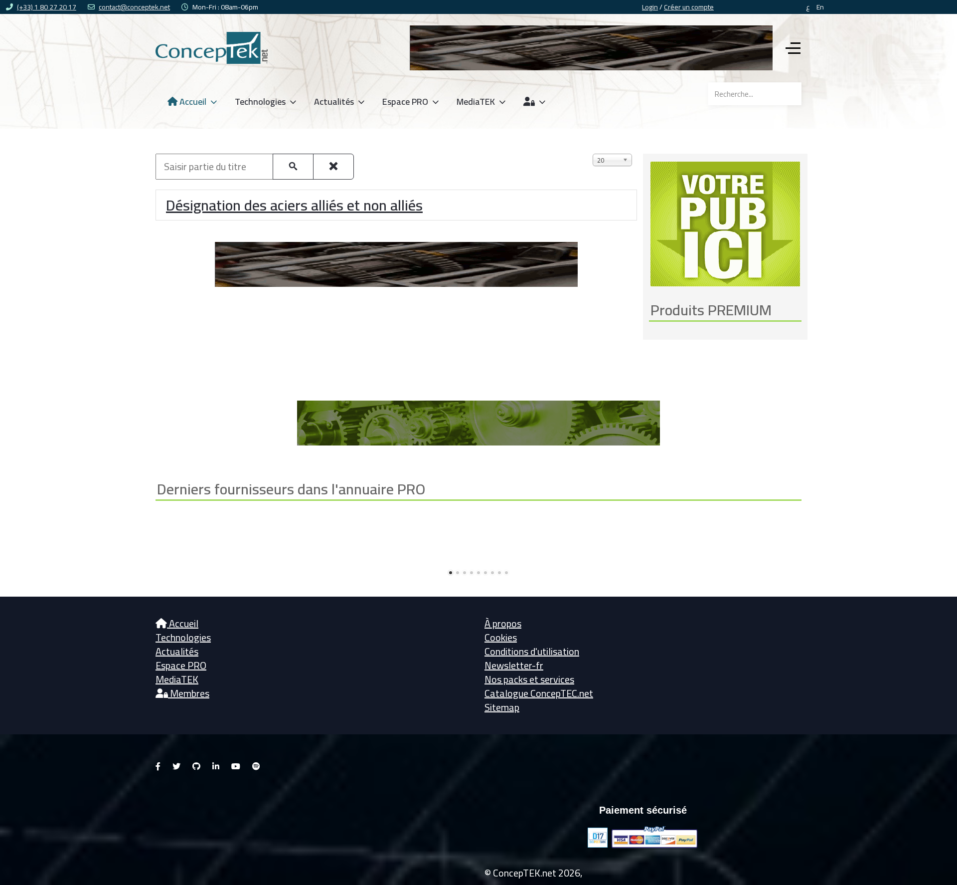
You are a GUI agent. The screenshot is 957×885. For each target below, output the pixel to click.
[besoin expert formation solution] (591, 46)
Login (650, 6)
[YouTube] (235, 766)
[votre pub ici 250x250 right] (725, 223)
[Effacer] (333, 167)
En (820, 6)
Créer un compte (689, 6)
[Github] (196, 766)
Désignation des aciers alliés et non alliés (294, 205)
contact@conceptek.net (134, 6)
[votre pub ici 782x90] (478, 422)
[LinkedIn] (215, 766)
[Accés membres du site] (535, 102)
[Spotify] (256, 766)
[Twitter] (176, 766)
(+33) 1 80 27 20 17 (46, 6)
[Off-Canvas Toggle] (793, 47)
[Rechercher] (293, 167)
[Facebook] (158, 766)
